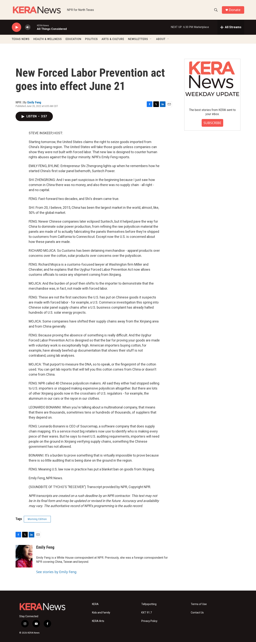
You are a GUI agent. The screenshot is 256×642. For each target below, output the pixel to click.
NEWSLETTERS (138, 39)
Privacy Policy (149, 621)
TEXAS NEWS (21, 39)
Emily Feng (34, 102)
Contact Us (197, 612)
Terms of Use (199, 604)
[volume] (28, 27)
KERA (95, 604)
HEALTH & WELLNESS (47, 39)
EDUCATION (73, 39)
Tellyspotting (148, 604)
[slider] (33, 27)
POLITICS (91, 39)
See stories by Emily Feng (56, 572)
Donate (234, 10)
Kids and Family (101, 612)
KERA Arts (98, 621)
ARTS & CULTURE (113, 39)
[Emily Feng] (24, 556)
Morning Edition (37, 519)
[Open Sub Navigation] (150, 39)
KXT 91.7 (146, 612)
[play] (16, 27)
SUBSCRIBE (212, 123)
